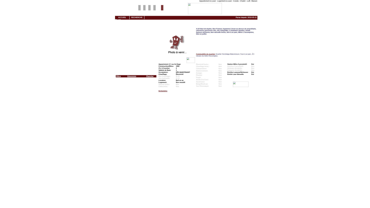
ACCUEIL (122, 17)
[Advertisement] (185, 105)
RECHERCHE (137, 17)
